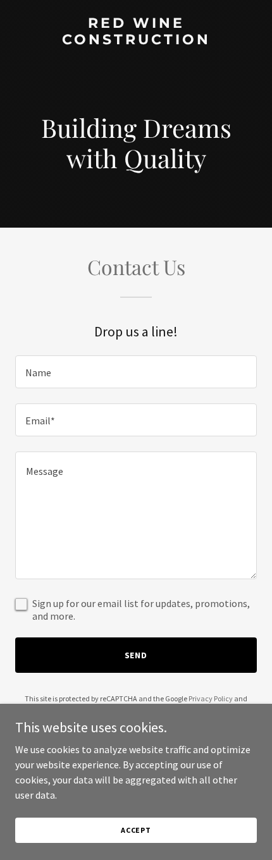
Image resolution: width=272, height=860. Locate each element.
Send (136, 655)
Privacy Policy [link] (211, 698)
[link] (136, 40)
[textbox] (136, 371)
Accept (136, 830)
